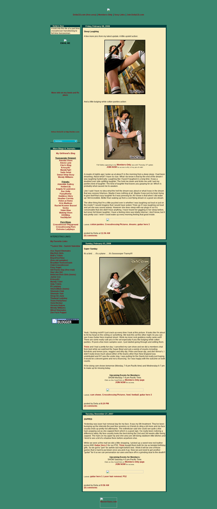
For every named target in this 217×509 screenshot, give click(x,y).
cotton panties (97, 224)
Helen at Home (65, 201)
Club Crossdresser (59, 265)
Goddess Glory (65, 196)
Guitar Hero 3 (100, 445)
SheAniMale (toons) (59, 289)
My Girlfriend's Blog (65, 153)
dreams (132, 224)
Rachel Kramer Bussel (66, 205)
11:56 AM (105, 233)
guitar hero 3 (143, 224)
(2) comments (90, 406)
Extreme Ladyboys (65, 229)
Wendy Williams (65, 177)
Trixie (86, 347)
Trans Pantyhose (58, 301)
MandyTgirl (65, 170)
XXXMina (65, 215)
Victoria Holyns (57, 305)
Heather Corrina (65, 198)
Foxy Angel (55, 267)
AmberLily (66, 186)
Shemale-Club (57, 291)
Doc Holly (65, 191)
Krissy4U (65, 167)
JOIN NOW (112, 167)
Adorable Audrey (65, 184)
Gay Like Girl (56, 272)
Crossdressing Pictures (116, 224)
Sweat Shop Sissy (65, 175)
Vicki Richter (56, 303)
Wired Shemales (58, 310)
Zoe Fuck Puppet (58, 312)
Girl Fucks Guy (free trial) (62, 270)
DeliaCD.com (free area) (84, 15)
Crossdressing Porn (65, 227)
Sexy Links (119, 15)
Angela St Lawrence (65, 189)
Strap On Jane (57, 296)
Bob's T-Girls (56, 255)
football (135, 395)
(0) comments (90, 235)
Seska (66, 208)
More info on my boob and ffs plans (65, 94)
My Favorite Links (58, 241)
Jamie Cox (55, 277)
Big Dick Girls (57, 253)
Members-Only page (134, 380)
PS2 (125, 476)
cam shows (95, 395)
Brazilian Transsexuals (61, 263)
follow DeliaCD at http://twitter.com (65, 132)
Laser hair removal (112, 476)
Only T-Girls (56, 284)
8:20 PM (105, 403)
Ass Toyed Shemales (60, 251)
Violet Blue (66, 210)
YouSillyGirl (65, 217)
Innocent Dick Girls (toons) (63, 274)
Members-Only (105, 15)
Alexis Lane (65, 163)
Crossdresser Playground (65, 224)
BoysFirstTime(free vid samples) (59, 259)
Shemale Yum (57, 293)
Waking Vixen (65, 213)
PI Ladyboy (55, 286)
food (128, 395)
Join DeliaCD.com (135, 15)
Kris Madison (65, 203)
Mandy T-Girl (56, 282)
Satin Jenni (65, 172)
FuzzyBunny (66, 194)
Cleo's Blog (65, 165)
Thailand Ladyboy (58, 298)
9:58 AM (105, 485)
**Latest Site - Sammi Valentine (65, 246)
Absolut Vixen (65, 160)
